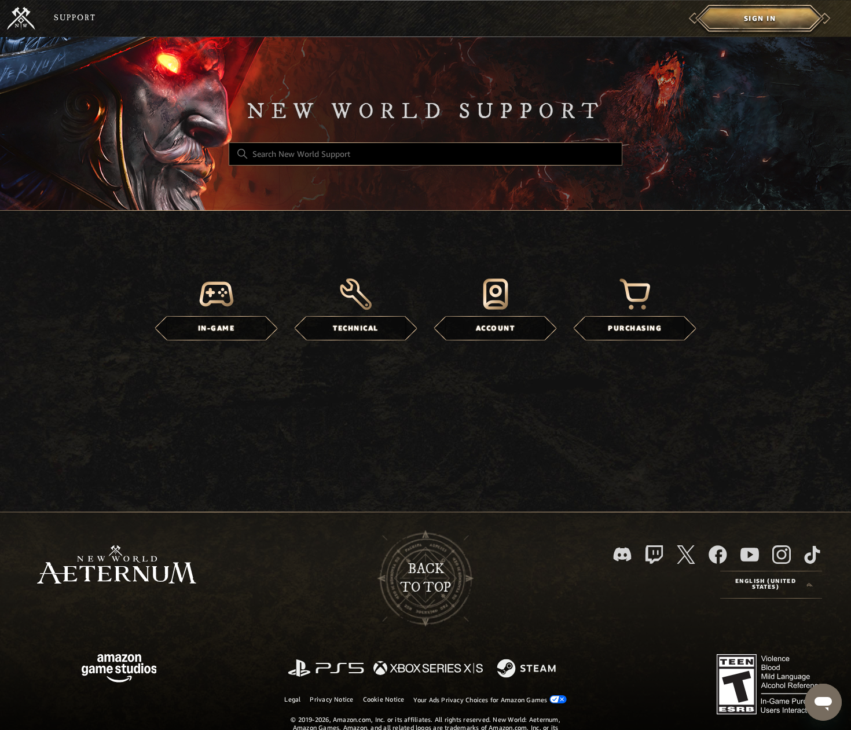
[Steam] (527, 669)
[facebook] (718, 554)
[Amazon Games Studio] (119, 670)
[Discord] (622, 554)
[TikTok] (812, 554)
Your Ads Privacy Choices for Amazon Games (481, 700)
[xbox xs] (428, 669)
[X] (686, 554)
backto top (425, 578)
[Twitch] (654, 554)
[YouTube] (749, 554)
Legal (292, 699)
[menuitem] (759, 18)
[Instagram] (781, 554)
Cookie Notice (384, 699)
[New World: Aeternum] (21, 18)
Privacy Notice (331, 699)
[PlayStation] (326, 669)
